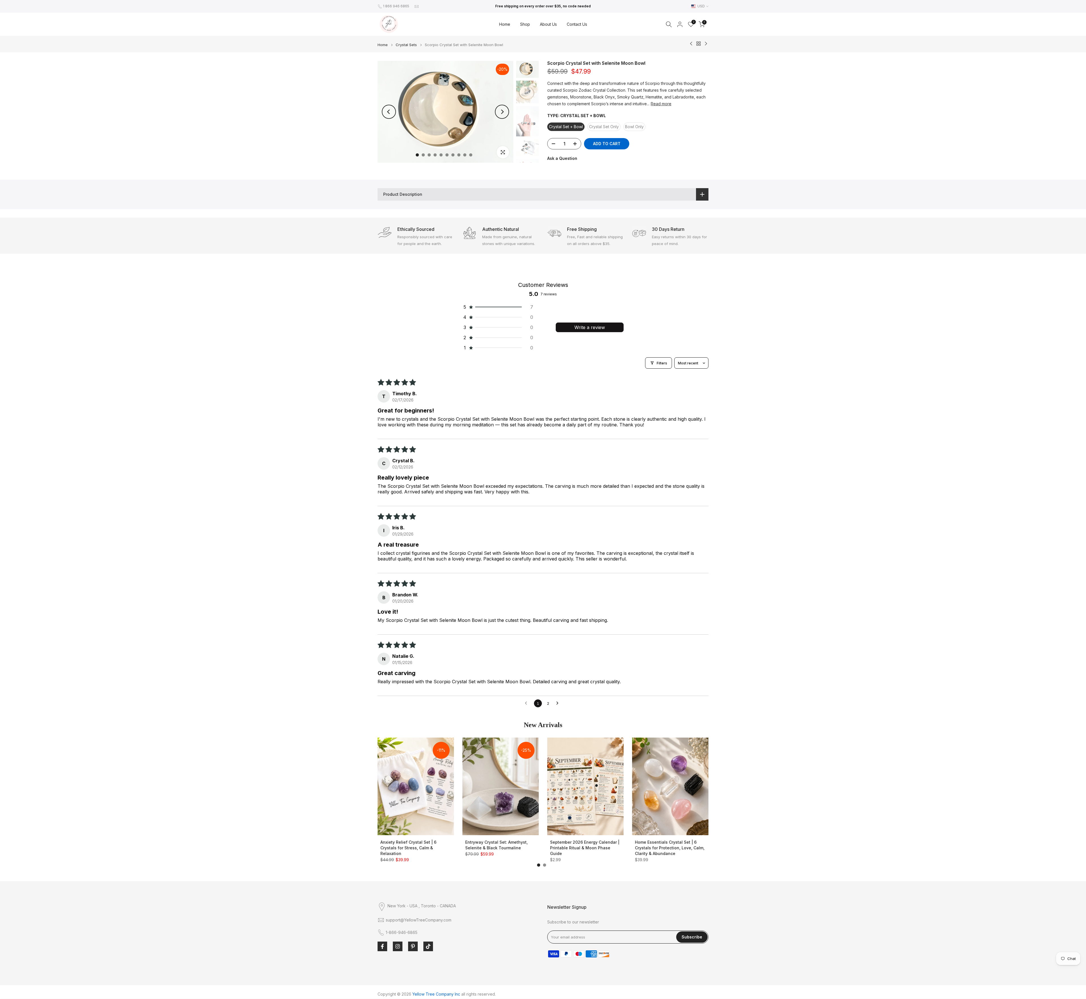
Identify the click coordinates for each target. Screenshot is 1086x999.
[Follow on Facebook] (382, 946)
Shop (525, 24)
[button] (497, 307)
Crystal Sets (406, 45)
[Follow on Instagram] (397, 946)
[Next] (502, 112)
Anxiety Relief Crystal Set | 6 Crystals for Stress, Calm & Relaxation (408, 848)
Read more (661, 103)
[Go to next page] (558, 703)
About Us (548, 24)
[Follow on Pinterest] (413, 946)
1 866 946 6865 (396, 6)
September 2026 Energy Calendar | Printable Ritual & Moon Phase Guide (584, 848)
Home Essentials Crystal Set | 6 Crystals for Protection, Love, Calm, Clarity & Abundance (669, 848)
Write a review (589, 327)
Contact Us (577, 24)
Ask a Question (562, 158)
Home (504, 24)
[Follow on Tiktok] (428, 946)
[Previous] (389, 112)
